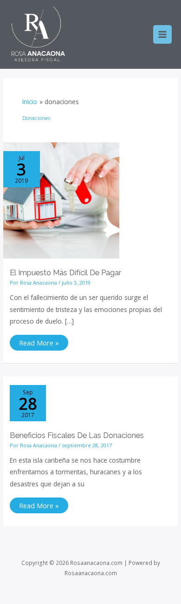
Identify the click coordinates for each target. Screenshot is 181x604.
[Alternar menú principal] (162, 34)
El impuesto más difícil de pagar (65, 272)
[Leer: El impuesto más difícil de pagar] (61, 199)
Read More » (39, 341)
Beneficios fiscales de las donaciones (77, 435)
